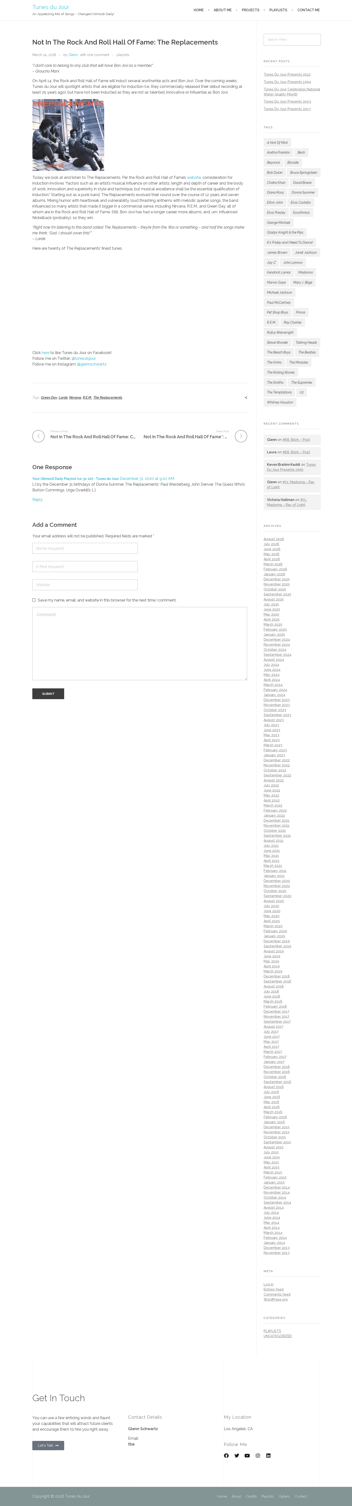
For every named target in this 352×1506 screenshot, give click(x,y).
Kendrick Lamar (279, 272)
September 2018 (277, 981)
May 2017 (271, 1042)
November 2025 (277, 584)
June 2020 (272, 911)
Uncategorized (278, 1336)
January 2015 (274, 1182)
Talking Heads (306, 342)
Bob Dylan (275, 172)
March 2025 (273, 624)
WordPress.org (276, 1299)
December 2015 (277, 1127)
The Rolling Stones (281, 372)
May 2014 (271, 1223)
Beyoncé (273, 162)
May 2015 (271, 1162)
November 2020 (277, 886)
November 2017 (276, 1016)
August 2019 (274, 951)
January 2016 (274, 1122)
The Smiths (275, 382)
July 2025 (271, 604)
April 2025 (272, 619)
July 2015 (271, 1152)
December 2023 (277, 700)
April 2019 (272, 966)
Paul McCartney (279, 302)
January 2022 (274, 815)
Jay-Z (271, 262)
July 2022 (271, 785)
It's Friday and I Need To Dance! (290, 242)
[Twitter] (236, 1455)
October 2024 (275, 650)
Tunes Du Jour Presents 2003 (287, 101)
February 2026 (275, 569)
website (194, 177)
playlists (123, 55)
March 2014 (273, 1233)
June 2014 (272, 1217)
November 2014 (277, 1192)
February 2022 (275, 810)
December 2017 (276, 1011)
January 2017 (274, 1062)
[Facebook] (226, 1455)
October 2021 (275, 830)
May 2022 (271, 795)
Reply (37, 499)
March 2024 (273, 685)
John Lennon (293, 262)
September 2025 (277, 594)
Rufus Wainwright (280, 332)
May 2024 (271, 675)
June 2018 (272, 996)
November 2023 (277, 705)
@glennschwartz (92, 364)
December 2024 (277, 639)
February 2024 (275, 690)
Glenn (73, 55)
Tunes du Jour (50, 6)
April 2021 (271, 861)
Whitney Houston (280, 402)
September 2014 (277, 1202)
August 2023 (274, 720)
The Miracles (298, 362)
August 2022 (274, 780)
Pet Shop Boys (277, 312)
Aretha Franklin (278, 152)
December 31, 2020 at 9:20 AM (147, 478)
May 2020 (271, 916)
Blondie (293, 162)
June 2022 (272, 790)
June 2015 (272, 1157)
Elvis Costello (301, 202)
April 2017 (271, 1047)
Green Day (49, 397)
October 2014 (275, 1197)
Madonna (305, 272)
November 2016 (277, 1072)
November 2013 (277, 1253)
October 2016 (275, 1077)
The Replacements (107, 397)
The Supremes (301, 382)
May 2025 (271, 614)
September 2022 (277, 775)
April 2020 (272, 921)
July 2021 (271, 846)
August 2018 (274, 986)
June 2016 (272, 1097)
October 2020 (275, 891)
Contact (301, 1496)
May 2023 (271, 735)
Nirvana (75, 397)
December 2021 (277, 820)
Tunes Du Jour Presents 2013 (287, 109)
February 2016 (275, 1117)
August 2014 (274, 1207)
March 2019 (273, 971)
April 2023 (272, 740)
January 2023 (274, 755)
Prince (300, 312)
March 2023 (273, 745)
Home (222, 1496)
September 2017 (277, 1021)
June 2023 (272, 730)
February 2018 (275, 1006)
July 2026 (271, 544)
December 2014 (277, 1187)
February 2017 (275, 1057)
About (236, 1496)
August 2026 (274, 539)
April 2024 (272, 680)
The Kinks (274, 362)
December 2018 (277, 976)
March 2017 (273, 1052)
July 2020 (271, 906)
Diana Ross (275, 192)
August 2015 (274, 1147)
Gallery (284, 1496)
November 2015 (277, 1132)
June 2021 (272, 851)
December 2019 (277, 941)
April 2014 (272, 1228)
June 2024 (272, 670)
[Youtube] (247, 1455)
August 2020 (274, 901)
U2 (302, 392)
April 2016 (272, 1107)
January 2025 (274, 634)
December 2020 (277, 881)
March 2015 (273, 1172)
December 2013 (277, 1248)
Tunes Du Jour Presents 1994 (287, 82)
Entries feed (274, 1289)
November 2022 (277, 765)
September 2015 (277, 1142)
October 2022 (275, 770)
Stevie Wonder (277, 342)
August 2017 (273, 1026)
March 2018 (273, 1001)
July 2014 (271, 1212)
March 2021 (273, 866)
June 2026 (272, 549)
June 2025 (272, 609)
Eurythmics (301, 212)
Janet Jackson (306, 252)
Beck (301, 152)
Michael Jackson (279, 292)
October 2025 (275, 589)
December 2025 (277, 579)
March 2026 (273, 564)
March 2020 (273, 926)
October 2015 (275, 1137)
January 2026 (274, 574)
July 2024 (271, 665)
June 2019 (272, 956)
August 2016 (274, 1087)
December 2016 (277, 1067)
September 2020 (277, 896)
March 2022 (273, 805)
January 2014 (274, 1243)
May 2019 (271, 961)
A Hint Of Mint (277, 143)
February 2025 (275, 629)
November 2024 (277, 644)
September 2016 (277, 1082)
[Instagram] (257, 1455)
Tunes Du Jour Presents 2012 (287, 74)
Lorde (63, 397)
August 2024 (274, 660)
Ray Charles (293, 322)
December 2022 (277, 760)
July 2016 (271, 1092)
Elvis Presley (276, 212)
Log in (268, 1284)
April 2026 (272, 559)
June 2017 (272, 1037)
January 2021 (274, 876)
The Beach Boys (279, 352)
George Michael (278, 223)
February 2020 (275, 931)
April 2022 (272, 800)
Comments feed (277, 1294)
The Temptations (279, 392)
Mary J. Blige (302, 282)
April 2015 (271, 1167)
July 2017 (271, 1032)
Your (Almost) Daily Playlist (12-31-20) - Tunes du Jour (75, 479)
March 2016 (273, 1112)
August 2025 (274, 599)
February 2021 (275, 871)
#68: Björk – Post (296, 440)
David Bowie (302, 183)
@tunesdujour (84, 358)
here (45, 352)
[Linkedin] (268, 1455)
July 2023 (271, 725)
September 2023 (277, 715)
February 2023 (275, 750)
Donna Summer (303, 192)
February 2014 (275, 1238)
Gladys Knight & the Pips (285, 232)
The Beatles (307, 352)
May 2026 (271, 554)
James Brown (277, 252)
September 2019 (277, 946)
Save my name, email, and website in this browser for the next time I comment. (107, 600)
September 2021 (277, 835)
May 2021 (271, 856)
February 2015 (275, 1177)
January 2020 (274, 936)
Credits (251, 1496)
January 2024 (274, 695)
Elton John (275, 202)
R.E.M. (87, 397)
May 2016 (271, 1102)
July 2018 (271, 991)
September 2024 (277, 655)
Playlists (267, 1496)
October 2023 (275, 710)
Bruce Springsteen (303, 172)
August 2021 (274, 841)
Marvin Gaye (276, 282)
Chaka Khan (276, 183)
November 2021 (277, 825)
